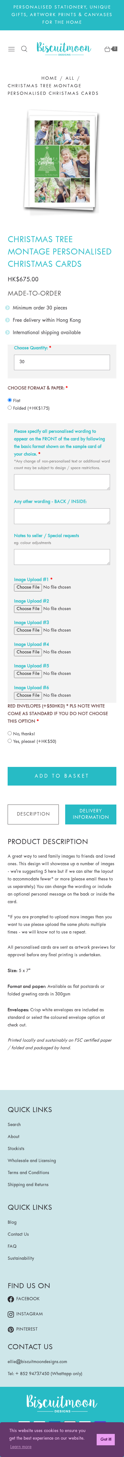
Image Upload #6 (31, 688)
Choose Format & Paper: (36, 388)
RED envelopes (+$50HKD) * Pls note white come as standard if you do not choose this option (58, 714)
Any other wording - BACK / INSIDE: (50, 502)
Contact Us (18, 1235)
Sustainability (21, 1259)
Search (14, 1125)
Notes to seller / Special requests (46, 536)
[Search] (24, 49)
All (69, 79)
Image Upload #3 (31, 623)
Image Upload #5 (31, 666)
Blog (12, 1223)
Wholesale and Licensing (32, 1161)
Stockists (16, 1149)
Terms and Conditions (28, 1173)
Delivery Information (91, 814)
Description (33, 814)
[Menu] (11, 49)
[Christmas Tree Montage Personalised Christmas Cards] (62, 163)
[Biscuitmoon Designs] (64, 49)
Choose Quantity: (31, 348)
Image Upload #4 (31, 645)
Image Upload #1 (31, 580)
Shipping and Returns (28, 1185)
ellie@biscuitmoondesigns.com (37, 1362)
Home (49, 79)
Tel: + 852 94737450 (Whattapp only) (45, 1374)
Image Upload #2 (31, 601)
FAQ (12, 1247)
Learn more (20, 1447)
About (13, 1137)
